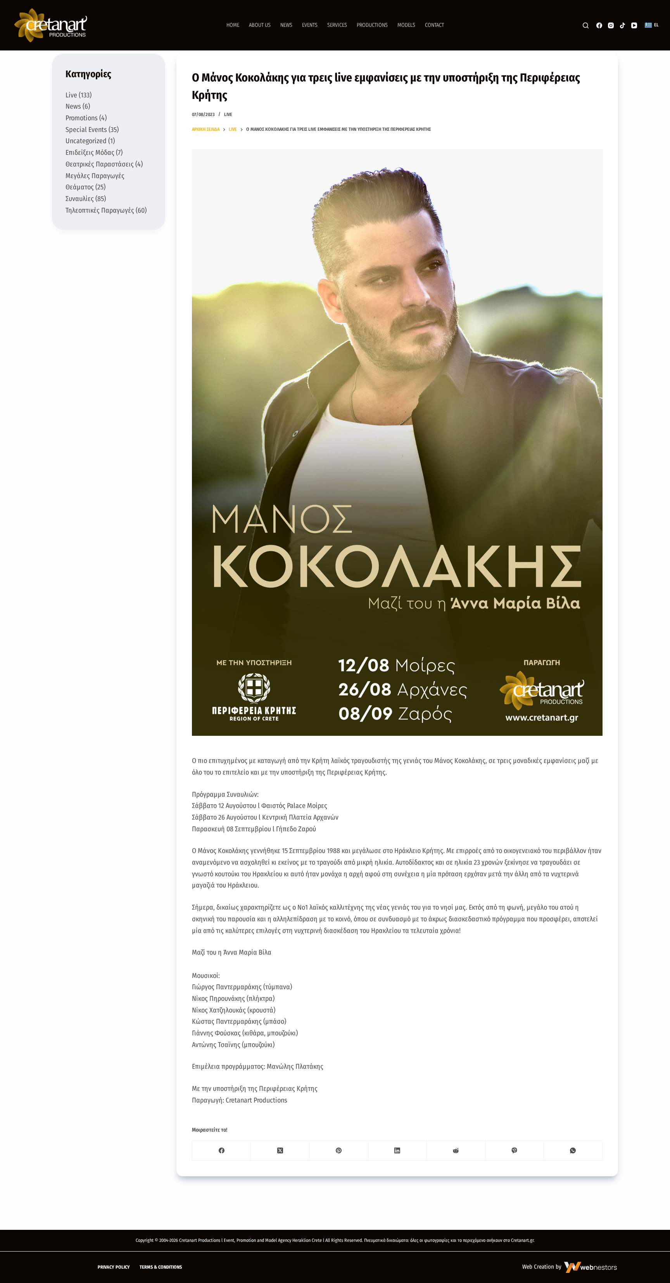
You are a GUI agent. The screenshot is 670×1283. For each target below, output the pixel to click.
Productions (372, 25)
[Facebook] (599, 25)
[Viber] (514, 1151)
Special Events (86, 129)
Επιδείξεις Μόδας (90, 152)
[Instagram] (611, 25)
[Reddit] (456, 1151)
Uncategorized (86, 141)
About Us (260, 25)
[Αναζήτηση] (586, 25)
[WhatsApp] (573, 1151)
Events (310, 25)
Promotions (82, 118)
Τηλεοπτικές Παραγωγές (100, 210)
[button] (651, 25)
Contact (434, 25)
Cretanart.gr (522, 1240)
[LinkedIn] (397, 1151)
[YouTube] (634, 25)
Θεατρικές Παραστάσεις (100, 164)
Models (406, 25)
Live (228, 114)
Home (232, 25)
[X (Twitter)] (280, 1151)
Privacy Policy (114, 1267)
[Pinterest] (338, 1151)
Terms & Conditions (161, 1267)
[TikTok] (622, 25)
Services (337, 25)
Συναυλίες (80, 198)
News (286, 25)
